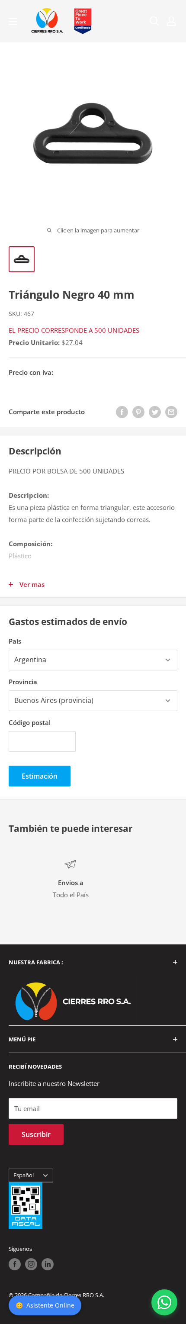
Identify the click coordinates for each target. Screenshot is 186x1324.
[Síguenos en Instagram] (31, 1264)
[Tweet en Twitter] (155, 411)
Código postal (30, 722)
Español (23, 1175)
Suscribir (36, 1134)
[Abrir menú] (13, 21)
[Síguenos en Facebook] (15, 1264)
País (15, 641)
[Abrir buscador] (154, 21)
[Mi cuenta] (171, 21)
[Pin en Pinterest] (138, 411)
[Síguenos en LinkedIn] (48, 1264)
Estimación (40, 776)
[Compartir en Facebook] (122, 411)
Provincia (23, 681)
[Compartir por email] (171, 411)
